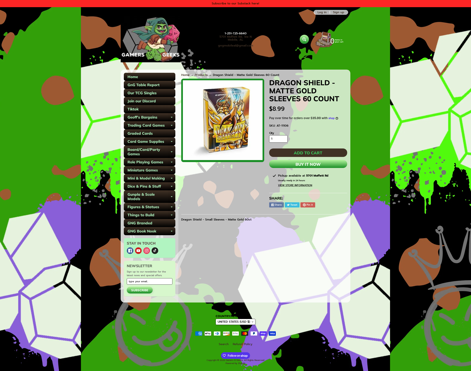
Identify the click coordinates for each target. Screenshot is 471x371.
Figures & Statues (151, 208)
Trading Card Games (151, 126)
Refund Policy (242, 344)
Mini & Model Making (151, 179)
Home (133, 76)
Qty (271, 133)
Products (201, 75)
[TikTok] (155, 250)
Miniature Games (151, 171)
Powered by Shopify (235, 363)
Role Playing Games (151, 163)
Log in (322, 12)
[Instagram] (146, 250)
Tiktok (133, 109)
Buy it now (308, 164)
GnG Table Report (144, 85)
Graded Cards (140, 133)
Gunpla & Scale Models (151, 197)
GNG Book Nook (151, 232)
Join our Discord (142, 101)
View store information (295, 185)
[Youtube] (138, 250)
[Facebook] (130, 250)
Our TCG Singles (142, 93)
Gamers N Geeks (234, 360)
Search (224, 344)
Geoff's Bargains (151, 118)
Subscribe (139, 290)
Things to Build (151, 216)
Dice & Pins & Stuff (151, 187)
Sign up (338, 12)
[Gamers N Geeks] (150, 39)
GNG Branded (140, 223)
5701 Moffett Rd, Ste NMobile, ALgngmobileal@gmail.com (235, 41)
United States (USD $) (234, 322)
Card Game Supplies (151, 142)
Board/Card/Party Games (151, 152)
